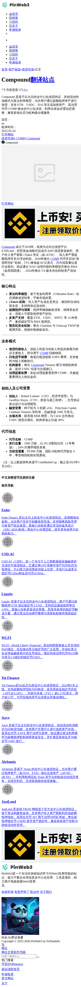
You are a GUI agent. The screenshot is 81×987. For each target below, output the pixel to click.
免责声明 (20, 891)
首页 (5, 69)
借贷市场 (28, 69)
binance (18, 964)
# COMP (19, 138)
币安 (5, 964)
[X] (3, 885)
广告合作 (33, 891)
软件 (17, 952)
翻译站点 (43, 79)
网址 (5, 952)
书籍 (23, 952)
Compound (8, 246)
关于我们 (46, 891)
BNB (11, 964)
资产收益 (15, 69)
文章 (11, 952)
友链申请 (8, 891)
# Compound (32, 138)
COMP (54, 258)
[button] (5, 948)
